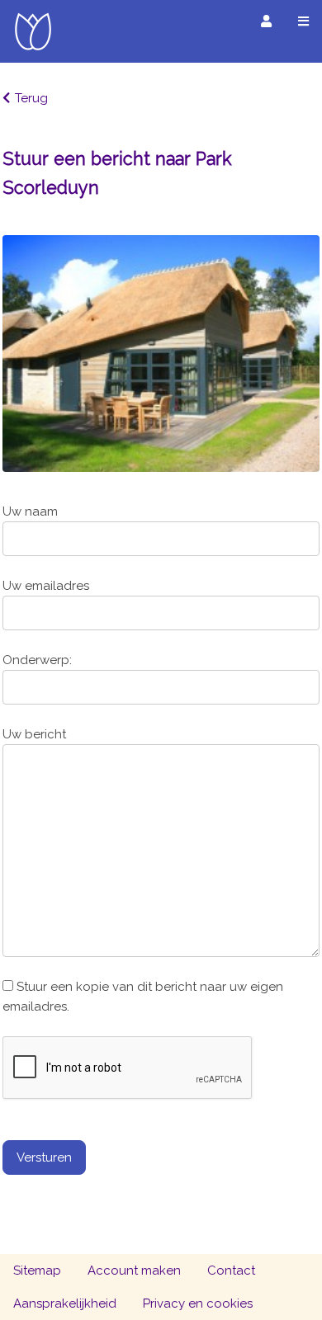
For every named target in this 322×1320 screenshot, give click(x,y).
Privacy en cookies (198, 1303)
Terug (31, 98)
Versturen (44, 1157)
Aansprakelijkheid (64, 1303)
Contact (231, 1270)
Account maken (134, 1270)
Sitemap (37, 1270)
